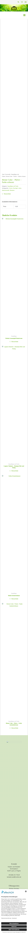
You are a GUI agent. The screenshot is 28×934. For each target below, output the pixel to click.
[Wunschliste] (22, 2)
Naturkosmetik (5, 190)
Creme (10, 188)
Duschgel (15, 188)
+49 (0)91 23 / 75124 (14, 875)
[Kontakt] (25, 2)
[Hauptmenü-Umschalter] (24, 15)
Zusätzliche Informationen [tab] (9, 201)
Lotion (19, 188)
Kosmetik (7, 174)
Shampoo (12, 190)
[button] (18, 2)
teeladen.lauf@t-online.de (14, 877)
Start (3, 174)
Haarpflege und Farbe (12, 186)
